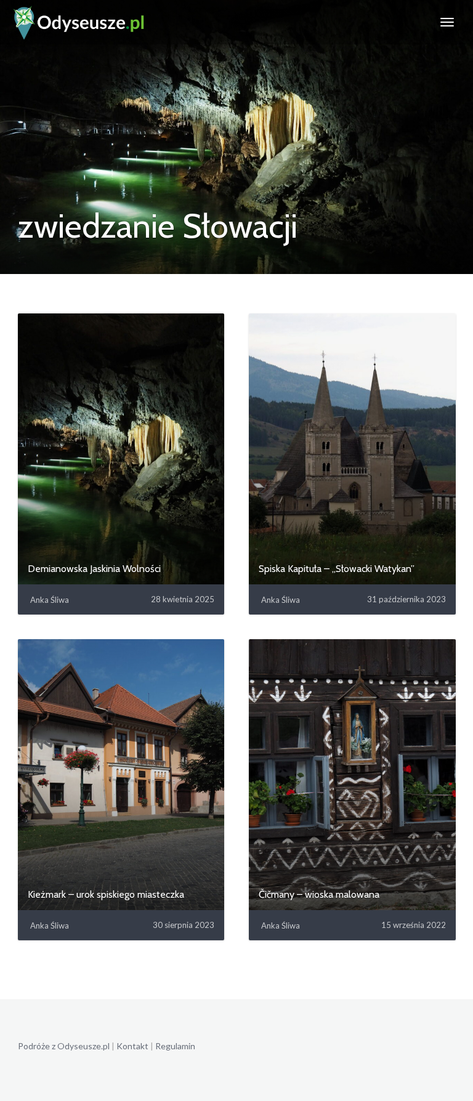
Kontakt (132, 1046)
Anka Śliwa (49, 600)
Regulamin (175, 1046)
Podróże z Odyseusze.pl (64, 1046)
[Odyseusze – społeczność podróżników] (79, 22)
